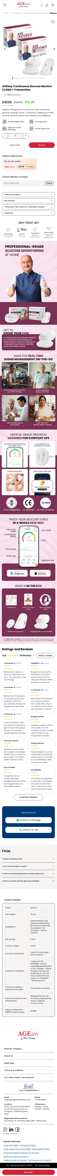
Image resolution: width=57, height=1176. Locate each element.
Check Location (43, 1165)
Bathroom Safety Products (16, 1156)
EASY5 (25, 166)
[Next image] (54, 49)
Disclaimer (8, 213)
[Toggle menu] (4, 5)
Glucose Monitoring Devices (35, 13)
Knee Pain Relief (11, 1145)
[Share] (52, 21)
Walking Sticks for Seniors (15, 1160)
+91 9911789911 (40, 1100)
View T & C (9, 166)
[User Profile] (47, 5)
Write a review (45, 655)
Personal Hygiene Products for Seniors (21, 1152)
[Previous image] (4, 49)
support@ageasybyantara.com (17, 1100)
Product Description (12, 194)
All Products (16, 13)
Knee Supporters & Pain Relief (17, 1149)
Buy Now (28, 1172)
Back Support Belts (40, 1149)
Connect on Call (30, 829)
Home (5, 13)
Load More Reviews (28, 797)
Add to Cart (15, 145)
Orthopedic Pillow (28, 1145)
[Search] (41, 5)
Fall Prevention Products (39, 1160)
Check (49, 183)
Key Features (9, 201)
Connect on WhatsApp (30, 820)
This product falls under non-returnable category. (24, 207)
